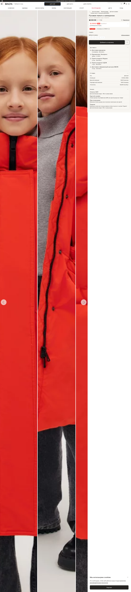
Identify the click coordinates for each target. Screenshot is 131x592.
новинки (11, 8)
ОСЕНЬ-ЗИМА (125, 78)
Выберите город (17, 4)
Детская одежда (95, 11)
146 (98, 37)
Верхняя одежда (104, 11)
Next (89, 302)
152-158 (102, 37)
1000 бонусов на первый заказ (65, 1)
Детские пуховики (114, 11)
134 (93, 37)
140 (95, 37)
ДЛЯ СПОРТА (87, 4)
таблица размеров (125, 35)
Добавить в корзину (107, 42)
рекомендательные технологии (99, 582)
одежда (25, 8)
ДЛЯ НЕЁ (52, 4)
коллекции (68, 8)
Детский (126, 75)
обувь (54, 8)
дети (110, 8)
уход (121, 8)
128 (90, 37)
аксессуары (39, 8)
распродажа (96, 8)
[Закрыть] (128, 577)
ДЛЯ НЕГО (70, 4)
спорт (81, 8)
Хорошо (109, 587)
